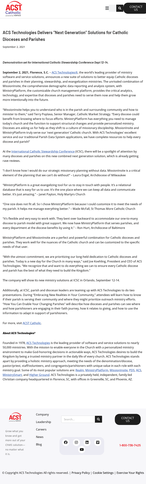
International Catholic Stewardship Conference (43, 151)
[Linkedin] (87, 442)
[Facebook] (65, 442)
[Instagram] (76, 442)
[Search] (119, 8)
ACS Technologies (38, 343)
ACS (138, 370)
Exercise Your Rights (130, 473)
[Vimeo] (97, 442)
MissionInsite (119, 370)
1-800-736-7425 (130, 445)
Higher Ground (39, 375)
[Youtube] (81, 449)
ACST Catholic (32, 323)
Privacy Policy (81, 473)
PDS (132, 370)
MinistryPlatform (96, 370)
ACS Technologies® (65, 72)
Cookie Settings (103, 473)
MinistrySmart (12, 375)
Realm (79, 370)
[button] (68, 8)
